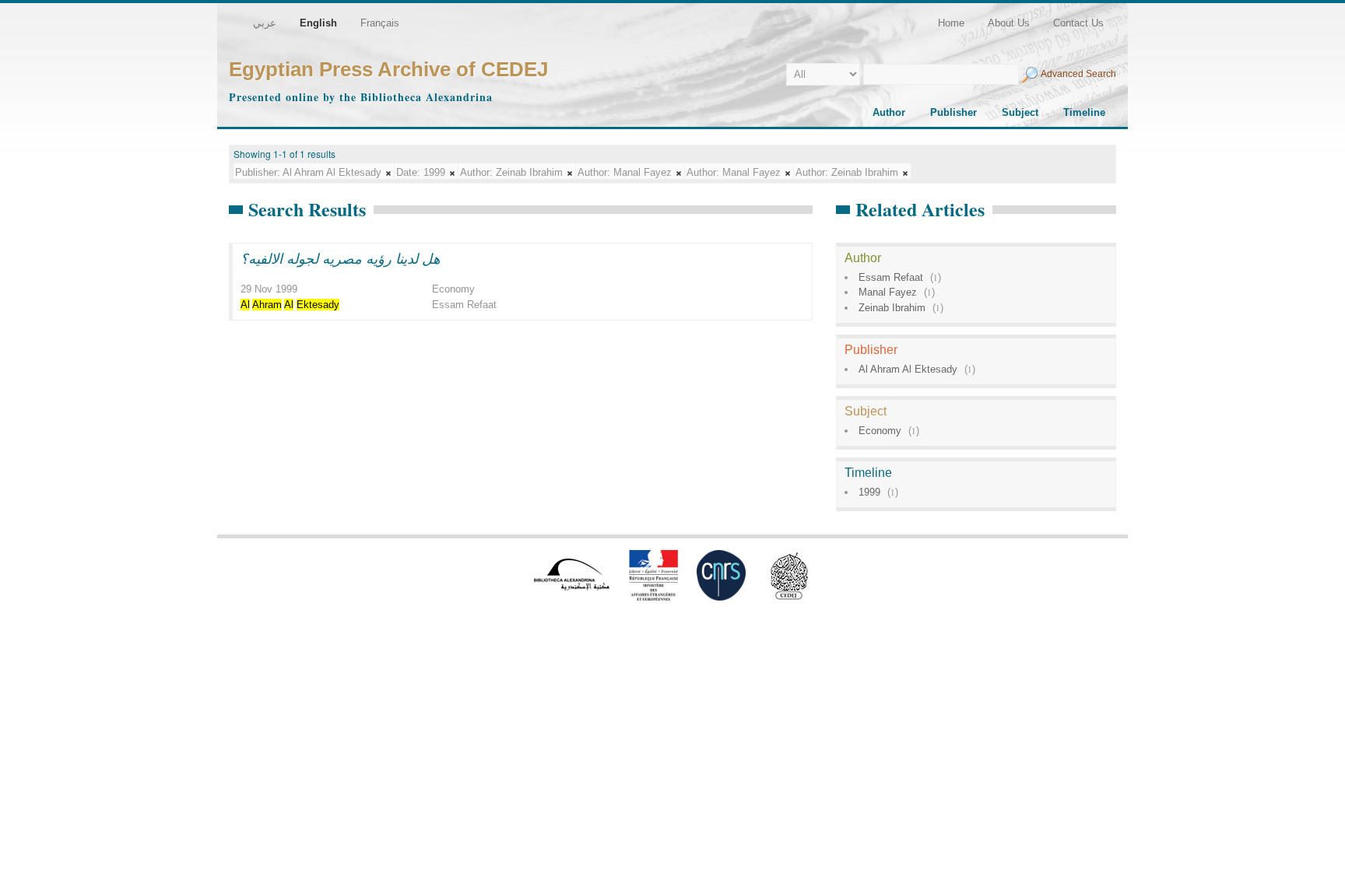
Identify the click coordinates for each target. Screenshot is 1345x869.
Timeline (1084, 112)
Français (379, 23)
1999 (869, 492)
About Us (1009, 23)
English (318, 23)
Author (889, 112)
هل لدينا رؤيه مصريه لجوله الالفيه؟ (340, 258)
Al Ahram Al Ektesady (908, 369)
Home (951, 23)
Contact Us (1078, 23)
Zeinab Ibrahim (892, 308)
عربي (264, 23)
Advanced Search (1078, 73)
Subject (1020, 112)
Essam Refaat (891, 277)
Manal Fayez (888, 292)
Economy (880, 430)
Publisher (953, 112)
